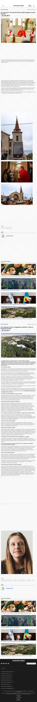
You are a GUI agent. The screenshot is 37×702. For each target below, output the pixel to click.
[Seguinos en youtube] (3, 663)
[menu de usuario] (34, 6)
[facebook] (4, 15)
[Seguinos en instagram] (6, 663)
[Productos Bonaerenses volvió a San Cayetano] (18, 283)
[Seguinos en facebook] (8, 663)
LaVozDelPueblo (9, 235)
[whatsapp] (2, 15)
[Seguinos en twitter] (5, 663)
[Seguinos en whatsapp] (1, 663)
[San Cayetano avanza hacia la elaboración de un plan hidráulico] (18, 298)
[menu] (3, 6)
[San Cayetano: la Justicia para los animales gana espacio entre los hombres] (18, 269)
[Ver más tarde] (1, 15)
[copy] (9, 15)
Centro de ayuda (18, 695)
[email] (7, 15)
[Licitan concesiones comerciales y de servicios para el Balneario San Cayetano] (18, 312)
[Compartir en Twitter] (5, 15)
